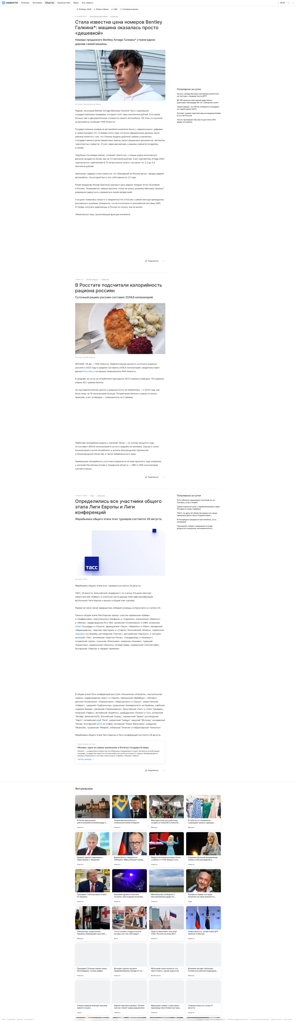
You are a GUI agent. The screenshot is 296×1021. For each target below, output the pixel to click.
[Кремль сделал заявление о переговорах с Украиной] (92, 849)
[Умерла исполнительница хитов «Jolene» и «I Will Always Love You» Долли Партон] (166, 849)
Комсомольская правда (98, 16)
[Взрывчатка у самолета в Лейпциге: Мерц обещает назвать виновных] (129, 849)
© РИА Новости (92, 279)
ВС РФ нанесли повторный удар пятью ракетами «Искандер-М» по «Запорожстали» (198, 101)
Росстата (87, 371)
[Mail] (3, 3)
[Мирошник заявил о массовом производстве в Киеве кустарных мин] (166, 997)
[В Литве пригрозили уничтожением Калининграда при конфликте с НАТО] (92, 812)
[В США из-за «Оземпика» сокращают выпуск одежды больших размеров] (203, 812)
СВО (115, 9)
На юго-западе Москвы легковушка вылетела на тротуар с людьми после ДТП (198, 95)
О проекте (199, 1019)
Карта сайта (288, 1019)
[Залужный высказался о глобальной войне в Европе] (129, 812)
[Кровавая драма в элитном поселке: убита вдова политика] (129, 886)
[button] (120, 75)
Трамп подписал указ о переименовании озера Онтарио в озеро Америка (198, 507)
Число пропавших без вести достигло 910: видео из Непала (196, 121)
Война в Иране (102, 9)
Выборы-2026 (85, 9)
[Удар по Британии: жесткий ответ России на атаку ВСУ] (166, 923)
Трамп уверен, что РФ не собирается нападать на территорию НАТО (198, 108)
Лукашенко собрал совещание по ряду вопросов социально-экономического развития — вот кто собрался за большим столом (196, 527)
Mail (3, 1019)
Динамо (80, 634)
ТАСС (92, 495)
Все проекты (29, 1019)
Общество (114, 16)
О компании (11, 1019)
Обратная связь (276, 1019)
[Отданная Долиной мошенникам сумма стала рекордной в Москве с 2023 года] (203, 849)
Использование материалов (259, 1019)
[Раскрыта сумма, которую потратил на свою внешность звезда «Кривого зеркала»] (203, 886)
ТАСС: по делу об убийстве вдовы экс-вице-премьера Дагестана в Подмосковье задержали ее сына (197, 514)
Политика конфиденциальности (237, 1019)
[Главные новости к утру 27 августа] (203, 997)
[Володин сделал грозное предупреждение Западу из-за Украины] (129, 960)
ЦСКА (99, 724)
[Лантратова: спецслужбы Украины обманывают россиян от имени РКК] (92, 923)
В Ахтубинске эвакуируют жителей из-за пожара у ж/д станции (196, 501)
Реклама (20, 1019)
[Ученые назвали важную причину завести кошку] (92, 997)
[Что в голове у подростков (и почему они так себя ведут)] (129, 923)
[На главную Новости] (11, 3)
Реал (78, 626)
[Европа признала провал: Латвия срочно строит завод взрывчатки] (129, 997)
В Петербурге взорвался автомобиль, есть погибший (196, 520)
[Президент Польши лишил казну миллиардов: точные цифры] (92, 960)
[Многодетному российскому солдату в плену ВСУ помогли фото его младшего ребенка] (166, 812)
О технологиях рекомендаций (215, 1019)
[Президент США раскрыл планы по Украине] (92, 886)
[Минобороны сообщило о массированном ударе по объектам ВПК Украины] (166, 886)
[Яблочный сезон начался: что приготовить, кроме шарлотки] (166, 960)
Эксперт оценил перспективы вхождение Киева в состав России (199, 114)
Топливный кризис (130, 9)
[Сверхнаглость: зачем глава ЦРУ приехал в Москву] (203, 923)
